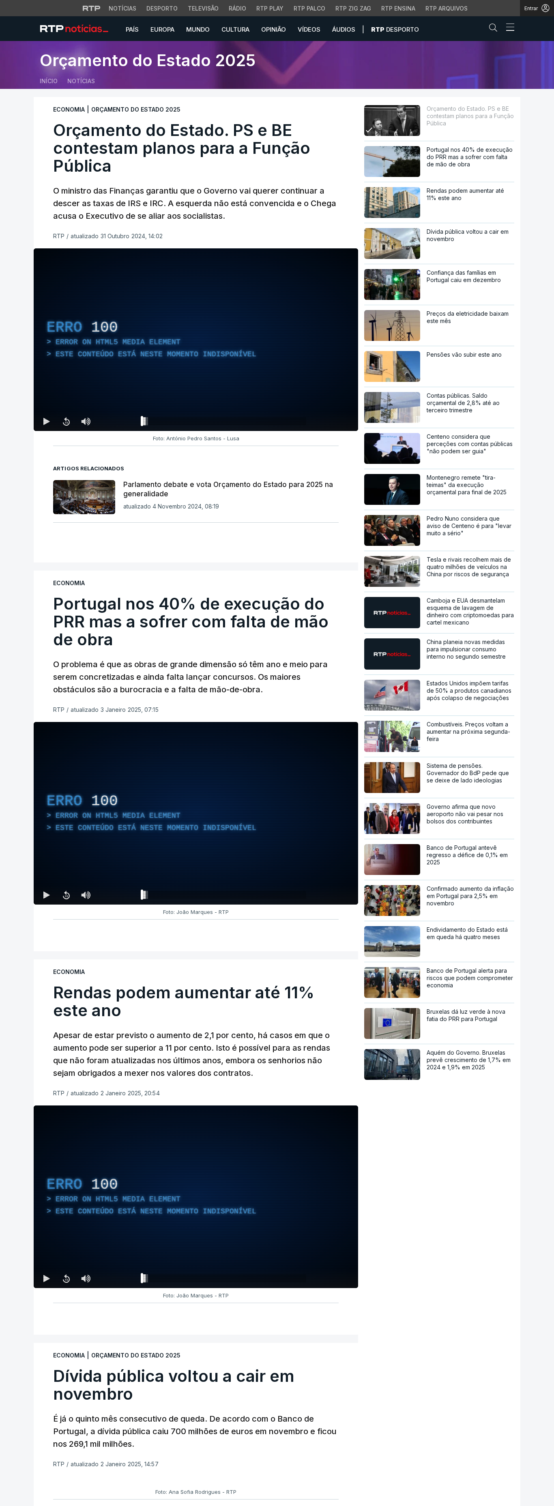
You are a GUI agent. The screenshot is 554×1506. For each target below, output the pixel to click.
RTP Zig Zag (353, 8)
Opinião (273, 29)
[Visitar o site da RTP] (92, 8)
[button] (495, 29)
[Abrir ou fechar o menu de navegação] (507, 28)
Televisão (203, 8)
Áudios (343, 29)
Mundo (198, 29)
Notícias (122, 8)
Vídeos (309, 29)
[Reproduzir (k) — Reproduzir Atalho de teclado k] (46, 421)
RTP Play (269, 8)
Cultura (235, 29)
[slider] (225, 423)
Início (49, 81)
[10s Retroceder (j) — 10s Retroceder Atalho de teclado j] (66, 421)
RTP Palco (309, 8)
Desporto (162, 8)
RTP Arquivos (446, 8)
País (132, 29)
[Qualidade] (325, 421)
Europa (162, 29)
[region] (196, 339)
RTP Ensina (398, 8)
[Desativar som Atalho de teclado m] (85, 421)
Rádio (237, 8)
